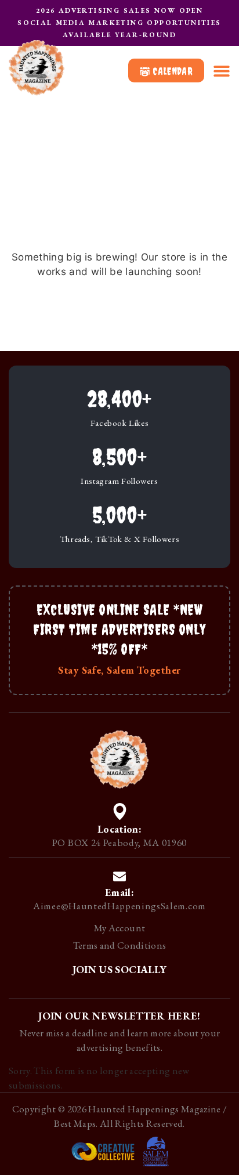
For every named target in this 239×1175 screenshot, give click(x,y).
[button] (221, 70)
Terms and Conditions (119, 945)
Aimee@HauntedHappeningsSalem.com (119, 905)
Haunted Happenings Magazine (154, 1108)
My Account (119, 927)
